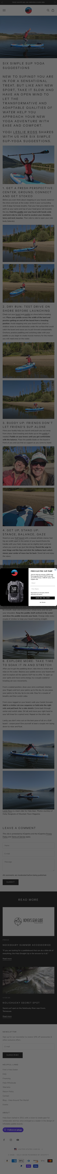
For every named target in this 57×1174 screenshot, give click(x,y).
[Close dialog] (55, 570)
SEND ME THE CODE (43, 597)
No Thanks (43, 602)
